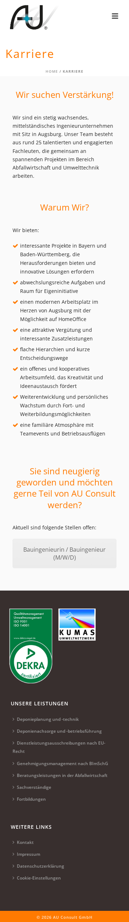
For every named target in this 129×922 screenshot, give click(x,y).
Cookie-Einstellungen (39, 878)
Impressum (28, 854)
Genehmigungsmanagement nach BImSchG (62, 763)
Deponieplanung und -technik (48, 719)
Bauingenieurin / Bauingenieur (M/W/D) (64, 553)
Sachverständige (34, 787)
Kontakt (25, 842)
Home (52, 71)
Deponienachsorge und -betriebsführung (59, 731)
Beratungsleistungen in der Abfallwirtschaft (62, 775)
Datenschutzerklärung (40, 866)
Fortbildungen (31, 799)
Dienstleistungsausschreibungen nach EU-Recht (59, 747)
